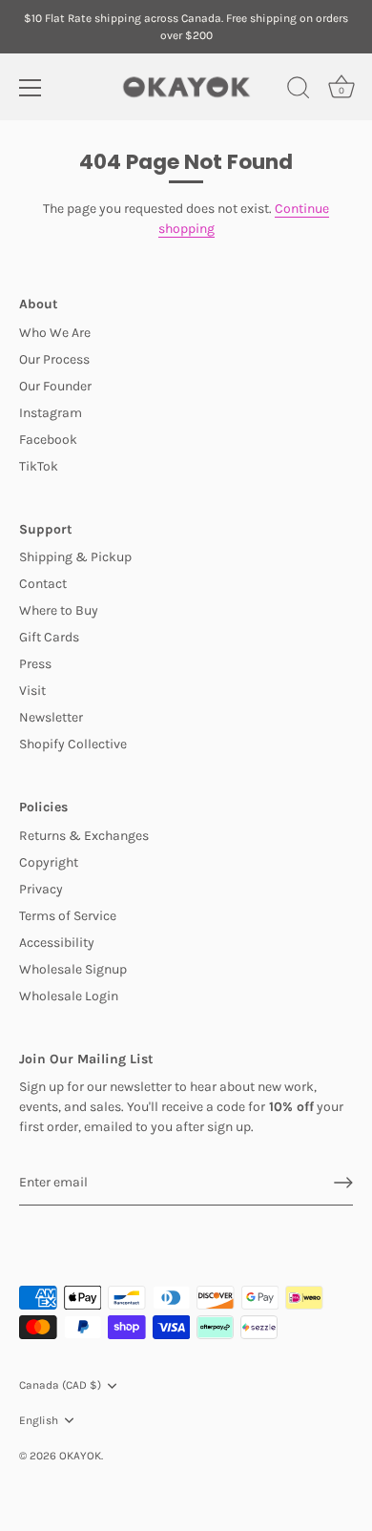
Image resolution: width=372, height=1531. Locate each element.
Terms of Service (67, 916)
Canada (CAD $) (60, 1385)
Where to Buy (58, 610)
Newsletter (51, 717)
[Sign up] (343, 1182)
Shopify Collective (73, 744)
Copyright (48, 862)
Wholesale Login (68, 996)
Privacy (41, 889)
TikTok (38, 466)
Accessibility (56, 942)
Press (35, 664)
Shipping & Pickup (75, 557)
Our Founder (55, 386)
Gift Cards (49, 637)
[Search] (299, 91)
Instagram (50, 413)
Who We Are (55, 333)
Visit (32, 690)
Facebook (48, 439)
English (38, 1420)
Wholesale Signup (73, 969)
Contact (43, 584)
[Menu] (31, 88)
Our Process (54, 359)
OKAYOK (80, 1455)
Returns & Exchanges (84, 836)
